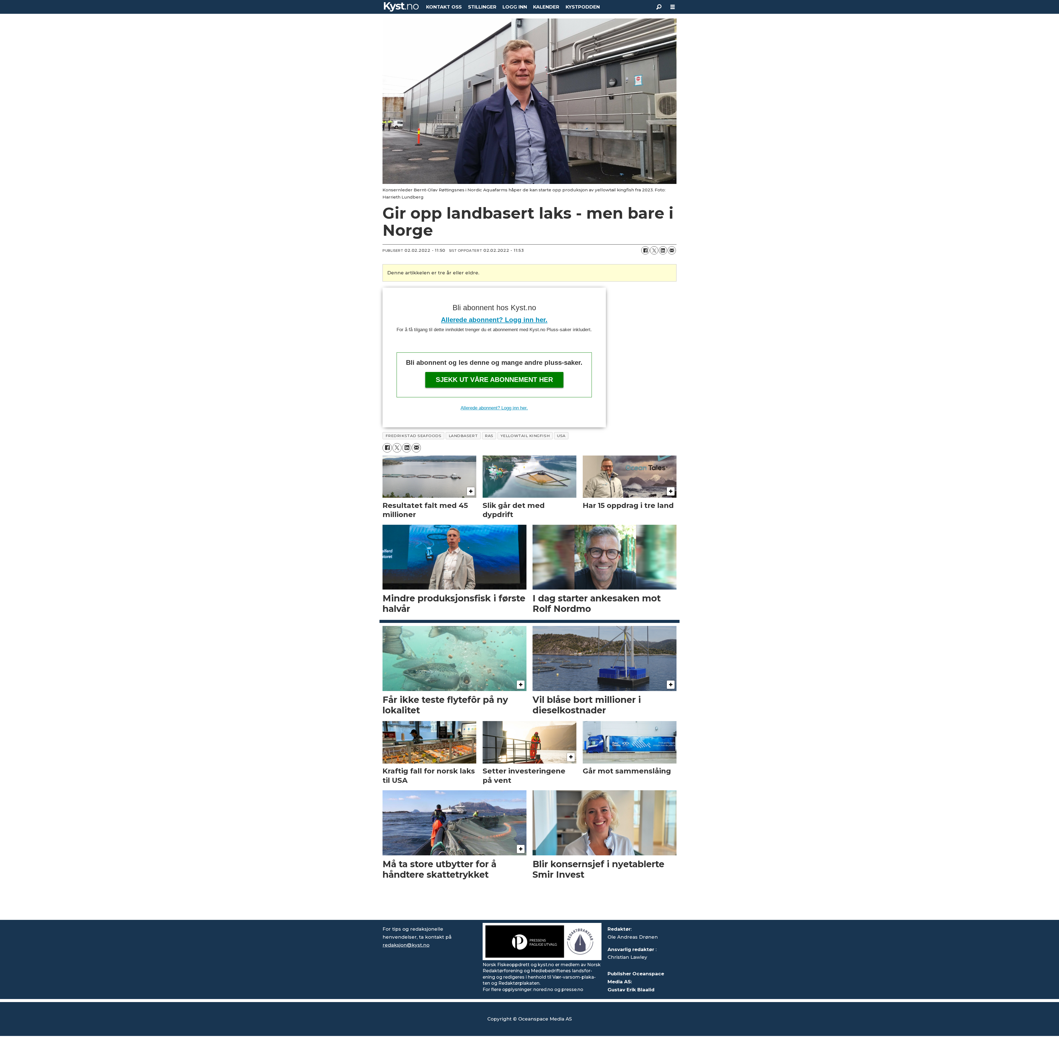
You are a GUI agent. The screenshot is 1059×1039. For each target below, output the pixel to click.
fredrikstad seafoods (414, 435)
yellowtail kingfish (525, 435)
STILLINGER (482, 7)
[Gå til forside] (401, 7)
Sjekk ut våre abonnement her (494, 379)
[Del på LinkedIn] (663, 250)
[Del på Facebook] (645, 250)
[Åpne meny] (672, 7)
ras (489, 435)
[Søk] (659, 7)
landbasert (463, 435)
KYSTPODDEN (583, 7)
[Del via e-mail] (672, 250)
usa (561, 435)
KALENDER (546, 7)
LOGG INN (514, 7)
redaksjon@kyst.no (406, 945)
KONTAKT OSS (444, 7)
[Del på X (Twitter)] (654, 250)
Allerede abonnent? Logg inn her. (494, 319)
